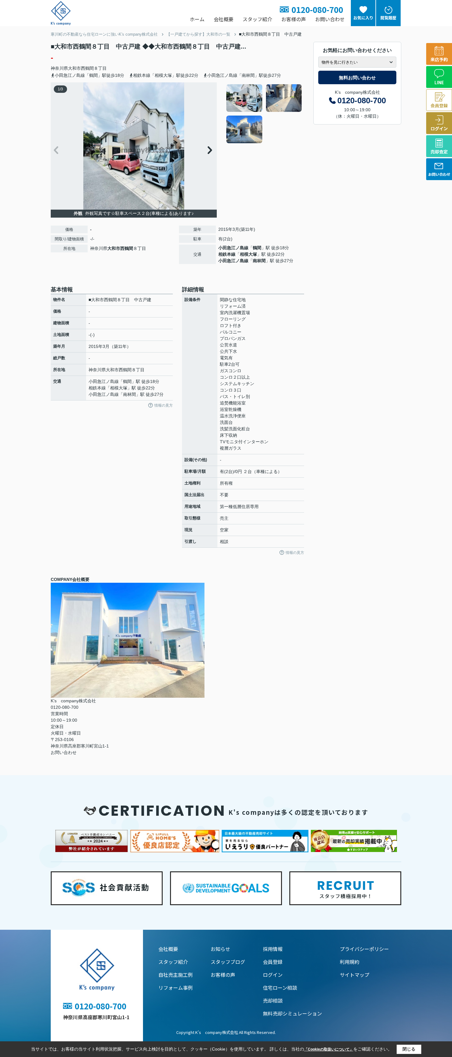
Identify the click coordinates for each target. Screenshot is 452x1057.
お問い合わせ (330, 19)
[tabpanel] (264, 113)
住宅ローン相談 (280, 987)
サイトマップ (354, 974)
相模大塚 (248, 254)
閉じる (408, 1049)
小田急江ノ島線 (233, 247)
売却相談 (273, 1000)
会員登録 (273, 961)
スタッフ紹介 (257, 19)
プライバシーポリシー (364, 948)
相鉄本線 (227, 254)
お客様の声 (293, 19)
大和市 (74, 68)
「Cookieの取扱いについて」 (328, 1049)
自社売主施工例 (175, 974)
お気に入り (363, 18)
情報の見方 (163, 405)
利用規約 (349, 961)
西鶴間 (87, 68)
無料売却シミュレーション (292, 1013)
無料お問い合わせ (357, 77)
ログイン (273, 974)
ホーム (197, 19)
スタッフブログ (228, 961)
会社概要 (223, 19)
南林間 (259, 260)
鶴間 (257, 247)
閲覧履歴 (388, 18)
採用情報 (273, 948)
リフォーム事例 (175, 987)
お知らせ (220, 948)
